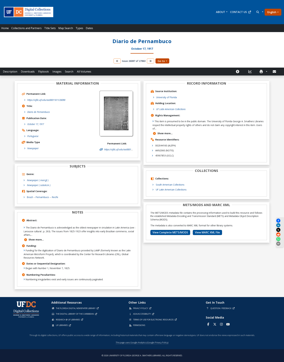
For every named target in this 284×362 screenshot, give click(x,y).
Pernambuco (42, 197)
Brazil (30, 197)
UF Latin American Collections (171, 109)
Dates (89, 28)
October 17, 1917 (35, 124)
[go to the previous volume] (117, 60)
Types (79, 28)
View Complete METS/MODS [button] (170, 232)
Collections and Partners (26, 28)
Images (56, 71)
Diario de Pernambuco (38, 111)
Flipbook (43, 71)
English (271, 12)
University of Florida (166, 97)
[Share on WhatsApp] (280, 239)
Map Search (65, 28)
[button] (259, 12)
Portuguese (32, 136)
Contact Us (238, 12)
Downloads (28, 71)
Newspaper (33, 148)
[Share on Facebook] (280, 221)
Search (69, 71)
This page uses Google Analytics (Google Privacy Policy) (142, 342)
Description (10, 71)
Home (5, 28)
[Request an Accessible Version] (239, 71)
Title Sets (50, 28)
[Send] (275, 72)
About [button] (220, 12)
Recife (55, 197)
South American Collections (170, 184)
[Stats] (251, 71)
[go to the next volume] (150, 60)
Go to (161, 61)
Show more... (36, 239)
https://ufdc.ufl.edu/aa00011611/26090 (46, 99)
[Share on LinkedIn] (280, 225)
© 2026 (142, 355)
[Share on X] (280, 230)
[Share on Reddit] (280, 234)
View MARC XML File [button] (207, 232)
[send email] (280, 244)
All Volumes (84, 71)
